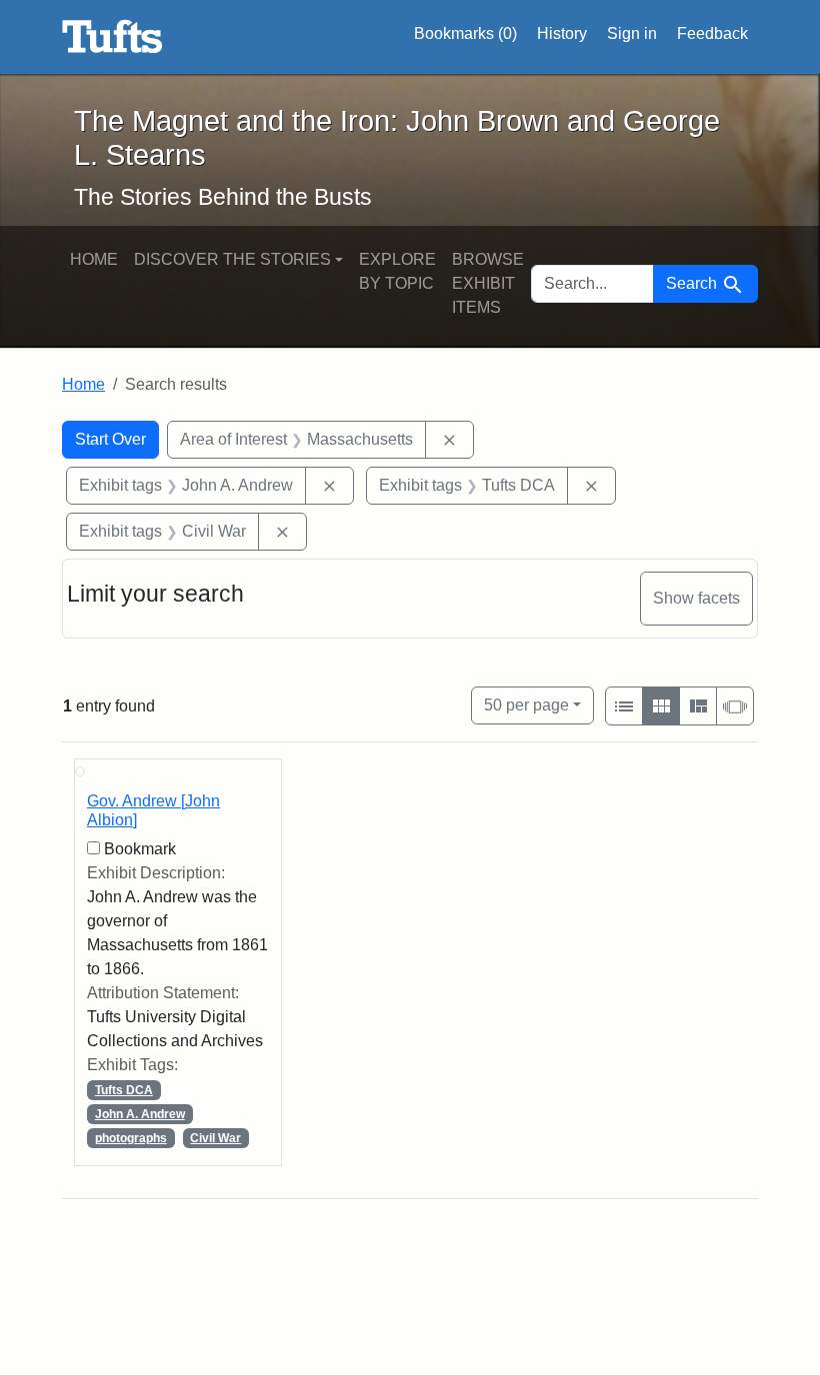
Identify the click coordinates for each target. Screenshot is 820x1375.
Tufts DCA (124, 1090)
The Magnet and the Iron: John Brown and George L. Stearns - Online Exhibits (112, 37)
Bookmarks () (465, 33)
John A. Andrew (140, 1114)
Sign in (632, 33)
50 (526, 704)
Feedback (712, 33)
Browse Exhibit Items (488, 283)
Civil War (215, 1138)
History (562, 33)
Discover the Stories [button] (232, 259)
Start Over (110, 439)
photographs (131, 1138)
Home (94, 259)
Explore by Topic (397, 271)
